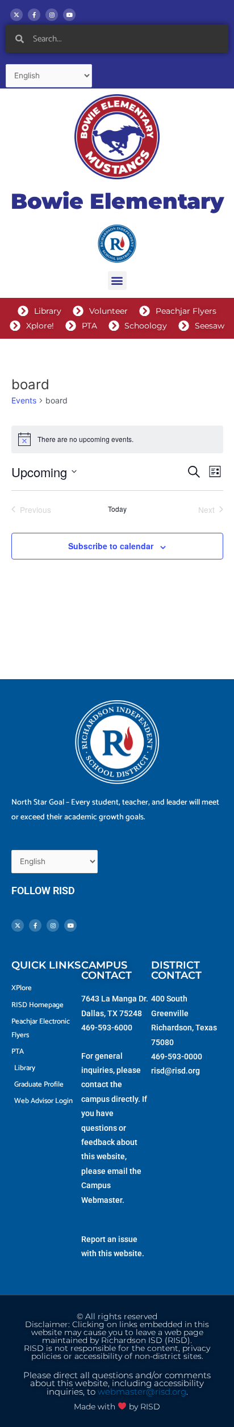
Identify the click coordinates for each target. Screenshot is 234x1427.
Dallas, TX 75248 (111, 1013)
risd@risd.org (175, 1070)
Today (117, 508)
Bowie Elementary (117, 201)
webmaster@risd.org (142, 1392)
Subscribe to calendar (110, 546)
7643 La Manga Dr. (114, 998)
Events (23, 400)
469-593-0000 (176, 1056)
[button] (117, 280)
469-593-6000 (106, 1027)
